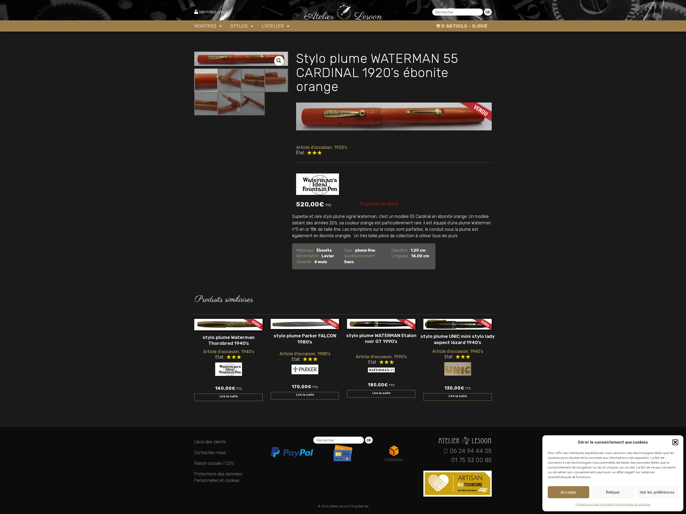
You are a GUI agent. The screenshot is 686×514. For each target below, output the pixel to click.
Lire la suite (228, 396)
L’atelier (273, 26)
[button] (675, 442)
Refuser (613, 492)
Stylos (239, 26)
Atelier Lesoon (339, 506)
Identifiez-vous (213, 11)
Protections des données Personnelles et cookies (613, 504)
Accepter (568, 492)
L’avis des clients (210, 441)
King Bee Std (359, 506)
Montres (206, 26)
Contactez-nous (210, 452)
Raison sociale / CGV (214, 463)
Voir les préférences (657, 492)
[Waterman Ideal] (317, 183)
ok (488, 12)
